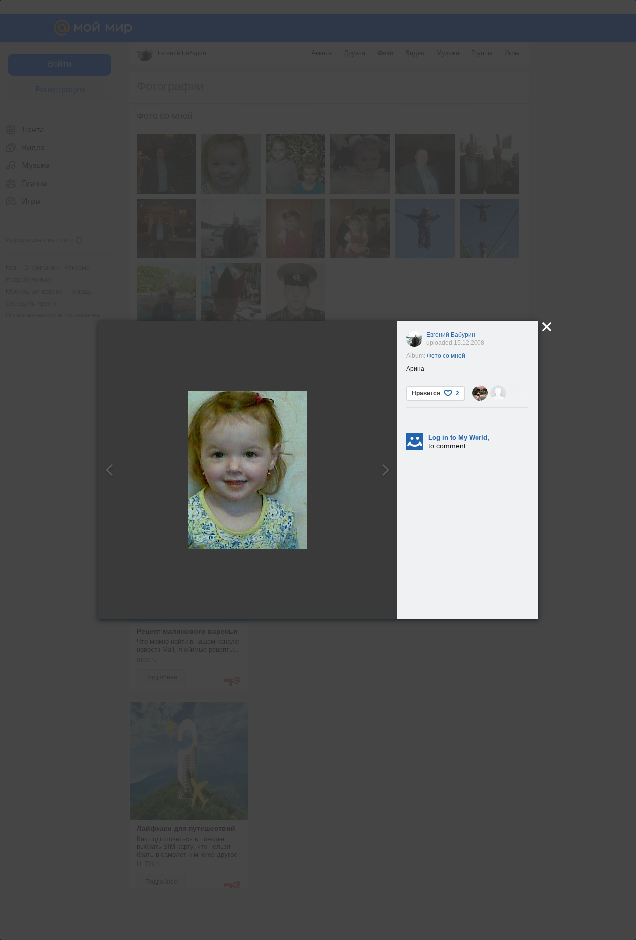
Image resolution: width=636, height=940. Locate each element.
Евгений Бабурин (450, 334)
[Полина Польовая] (498, 393)
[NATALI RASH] (480, 393)
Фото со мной (446, 355)
